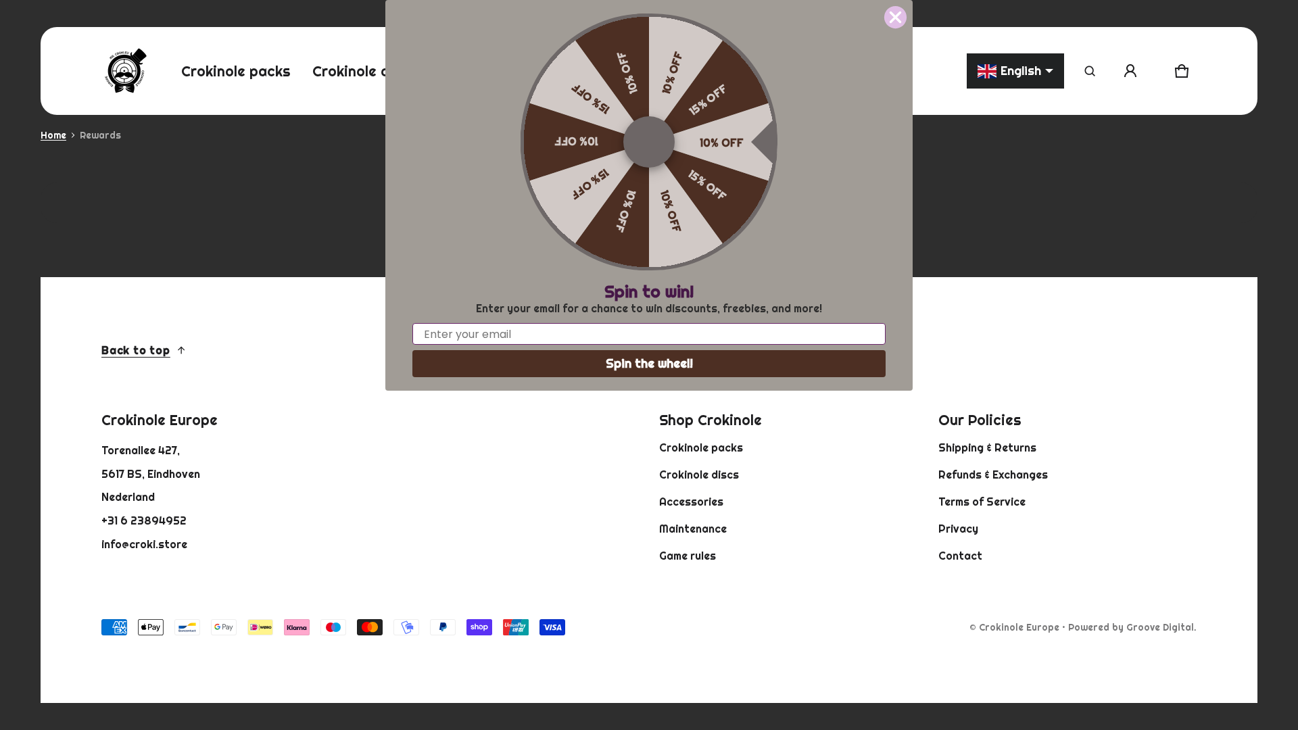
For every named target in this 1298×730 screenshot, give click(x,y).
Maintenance (693, 528)
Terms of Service (982, 501)
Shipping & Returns (987, 447)
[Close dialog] (895, 17)
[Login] (1130, 71)
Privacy (958, 528)
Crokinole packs (701, 447)
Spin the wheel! (649, 363)
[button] (1090, 71)
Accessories (691, 501)
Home (53, 135)
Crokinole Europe (1019, 627)
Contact (960, 555)
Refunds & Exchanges (993, 474)
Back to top (135, 350)
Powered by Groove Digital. (1132, 627)
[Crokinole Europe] (125, 71)
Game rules (687, 555)
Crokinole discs (699, 474)
